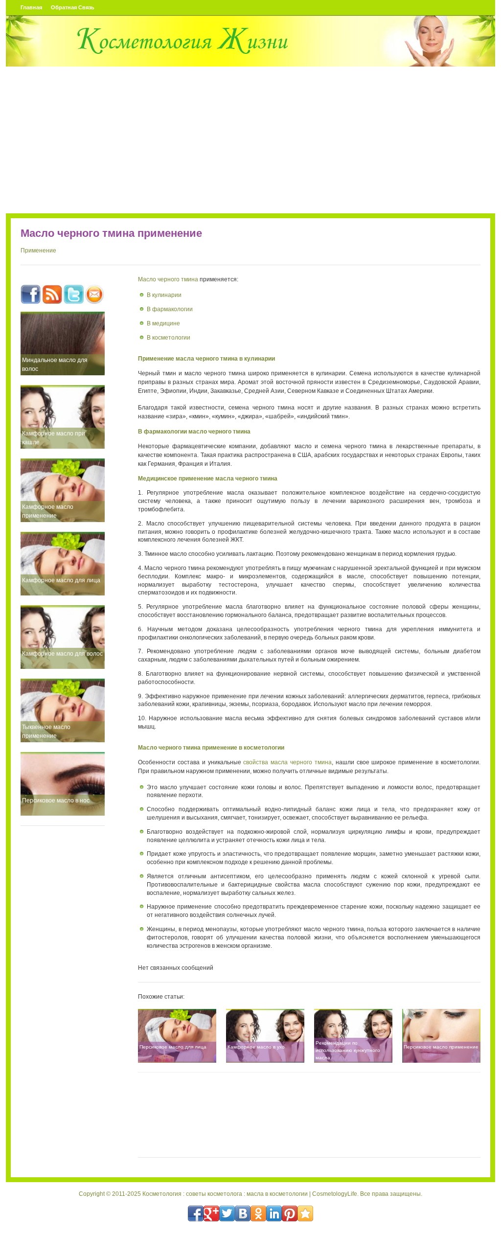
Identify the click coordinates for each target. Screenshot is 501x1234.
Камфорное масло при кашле (53, 438)
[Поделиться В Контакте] (242, 1213)
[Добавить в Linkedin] (274, 1213)
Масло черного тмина (168, 279)
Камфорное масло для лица (61, 580)
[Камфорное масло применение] (63, 490)
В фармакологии (170, 309)
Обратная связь (72, 7)
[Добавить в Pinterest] (289, 1213)
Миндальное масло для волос (55, 364)
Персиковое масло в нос (56, 800)
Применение (38, 250)
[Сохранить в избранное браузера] (305, 1213)
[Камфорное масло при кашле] (63, 417)
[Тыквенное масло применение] (63, 710)
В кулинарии (164, 295)
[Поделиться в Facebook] (196, 1213)
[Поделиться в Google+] (211, 1213)
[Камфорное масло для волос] (63, 637)
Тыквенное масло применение (46, 731)
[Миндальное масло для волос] (63, 343)
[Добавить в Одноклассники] (258, 1213)
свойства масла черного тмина (287, 762)
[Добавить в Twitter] (227, 1213)
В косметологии (168, 337)
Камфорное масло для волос (62, 653)
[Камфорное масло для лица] (63, 563)
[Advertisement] (250, 139)
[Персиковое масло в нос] (63, 784)
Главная (31, 7)
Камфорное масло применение (47, 511)
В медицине (163, 323)
